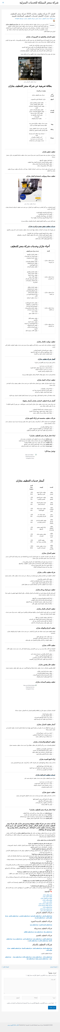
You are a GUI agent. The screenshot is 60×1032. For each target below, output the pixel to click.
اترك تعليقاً (52, 18)
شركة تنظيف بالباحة (27, 957)
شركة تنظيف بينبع (34, 924)
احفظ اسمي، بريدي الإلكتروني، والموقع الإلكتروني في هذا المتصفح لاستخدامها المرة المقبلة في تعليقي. (30, 1003)
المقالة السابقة (54, 967)
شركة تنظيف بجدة (39, 931)
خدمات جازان (38, 18)
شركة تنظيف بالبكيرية (43, 940)
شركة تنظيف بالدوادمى (24, 916)
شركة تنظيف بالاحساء (27, 948)
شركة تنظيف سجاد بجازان (46, 908)
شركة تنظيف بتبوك (17, 957)
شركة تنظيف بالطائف (29, 931)
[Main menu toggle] (3, 2)
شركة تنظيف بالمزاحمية (36, 916)
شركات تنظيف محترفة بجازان (45, 905)
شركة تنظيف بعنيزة (37, 938)
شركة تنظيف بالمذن (33, 940)
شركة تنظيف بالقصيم (47, 938)
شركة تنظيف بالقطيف (16, 948)
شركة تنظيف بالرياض (47, 916)
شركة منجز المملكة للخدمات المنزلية (39, 2)
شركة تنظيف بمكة (48, 931)
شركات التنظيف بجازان (29, 18)
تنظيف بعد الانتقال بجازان (46, 898)
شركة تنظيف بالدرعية (40, 917)
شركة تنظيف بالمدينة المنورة (45, 924)
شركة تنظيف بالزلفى (13, 916)
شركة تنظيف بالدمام (47, 948)
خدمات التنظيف (45, 18)
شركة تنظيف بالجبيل (37, 948)
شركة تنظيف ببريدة (17, 938)
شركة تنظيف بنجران (37, 957)
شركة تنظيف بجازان (47, 907)
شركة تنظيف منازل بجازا (46, 910)
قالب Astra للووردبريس (13, 1025)
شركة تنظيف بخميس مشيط (42, 958)
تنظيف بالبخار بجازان (47, 896)
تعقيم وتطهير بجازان (47, 894)
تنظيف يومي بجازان (47, 901)
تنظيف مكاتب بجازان (47, 900)
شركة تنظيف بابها (31, 958)
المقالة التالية (5, 967)
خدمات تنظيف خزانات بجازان (45, 903)
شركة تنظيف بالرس (27, 938)
